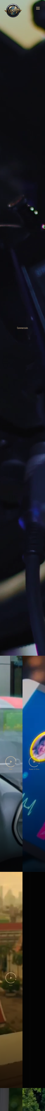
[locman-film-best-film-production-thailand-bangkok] (13, 4)
